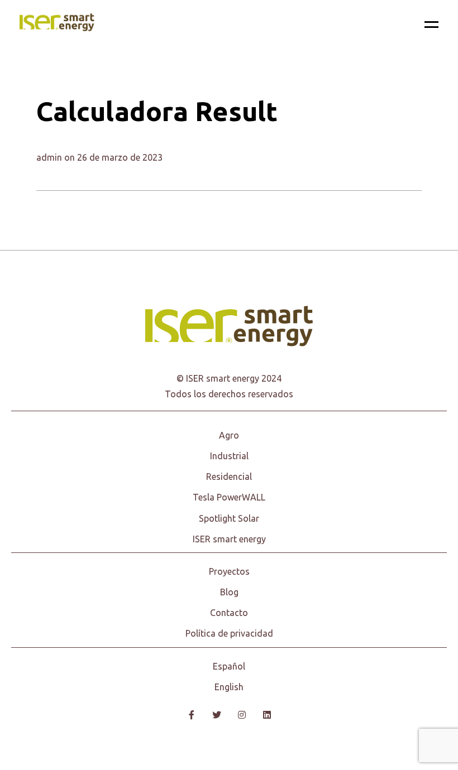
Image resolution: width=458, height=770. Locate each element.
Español (229, 666)
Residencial (229, 476)
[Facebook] (191, 715)
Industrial (229, 456)
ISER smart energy (229, 539)
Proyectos (229, 571)
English (229, 687)
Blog (229, 592)
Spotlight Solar (229, 518)
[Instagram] (241, 715)
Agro (229, 435)
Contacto (229, 613)
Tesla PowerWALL (229, 497)
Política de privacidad (229, 633)
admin (49, 157)
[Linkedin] (266, 715)
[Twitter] (216, 715)
